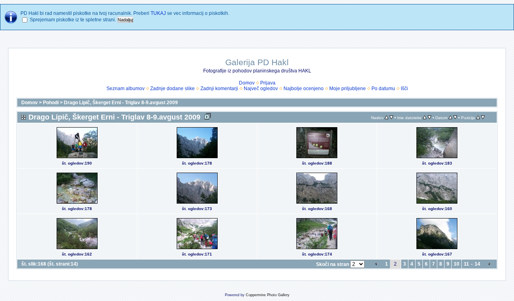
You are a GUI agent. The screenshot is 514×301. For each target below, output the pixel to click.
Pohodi (51, 102)
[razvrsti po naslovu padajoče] (391, 117)
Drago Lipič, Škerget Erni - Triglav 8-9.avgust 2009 (121, 102)
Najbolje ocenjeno (304, 88)
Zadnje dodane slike (172, 88)
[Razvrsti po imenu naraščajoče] (424, 117)
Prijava (267, 83)
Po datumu (383, 88)
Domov (247, 83)
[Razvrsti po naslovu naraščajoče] (386, 117)
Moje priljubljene (347, 88)
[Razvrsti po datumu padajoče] (455, 117)
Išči (404, 88)
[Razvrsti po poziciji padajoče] (483, 117)
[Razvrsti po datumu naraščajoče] (450, 117)
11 (466, 264)
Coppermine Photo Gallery (268, 295)
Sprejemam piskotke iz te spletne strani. (73, 20)
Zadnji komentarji (219, 88)
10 (456, 264)
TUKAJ (158, 13)
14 (477, 264)
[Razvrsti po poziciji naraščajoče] (478, 117)
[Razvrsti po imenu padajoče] (429, 117)
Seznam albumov (125, 88)
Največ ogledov (261, 88)
